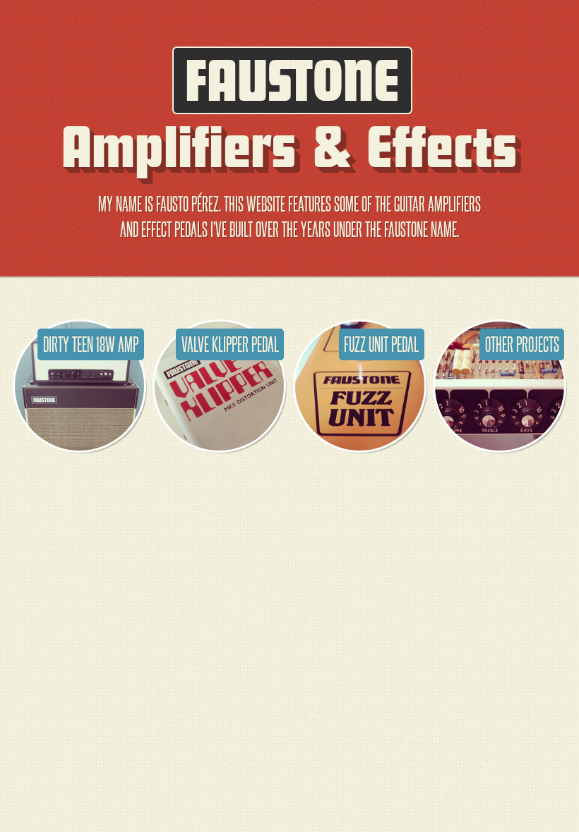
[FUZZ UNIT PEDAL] (359, 446)
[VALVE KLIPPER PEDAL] (219, 446)
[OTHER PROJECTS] (499, 446)
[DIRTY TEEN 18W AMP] (79, 446)
